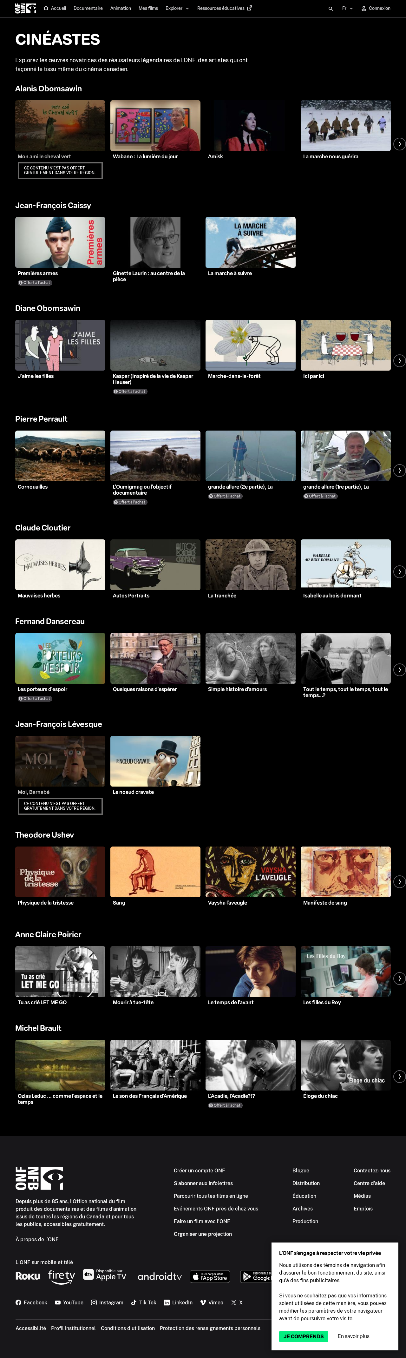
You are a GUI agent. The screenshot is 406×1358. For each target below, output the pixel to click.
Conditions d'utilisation (128, 1328)
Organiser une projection (203, 1234)
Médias (362, 1196)
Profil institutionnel (73, 1328)
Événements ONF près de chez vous (216, 1209)
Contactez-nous (372, 1171)
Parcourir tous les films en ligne (211, 1196)
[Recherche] (331, 9)
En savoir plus (354, 1336)
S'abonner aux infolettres (203, 1183)
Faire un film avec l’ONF (202, 1221)
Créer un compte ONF (199, 1171)
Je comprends (304, 1337)
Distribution (306, 1183)
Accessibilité (31, 1328)
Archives (302, 1209)
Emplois (363, 1209)
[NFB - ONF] (25, 8)
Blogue (300, 1171)
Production (305, 1221)
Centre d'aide (369, 1183)
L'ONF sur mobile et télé (44, 1262)
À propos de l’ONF (37, 1239)
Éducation (304, 1196)
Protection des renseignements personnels (210, 1328)
